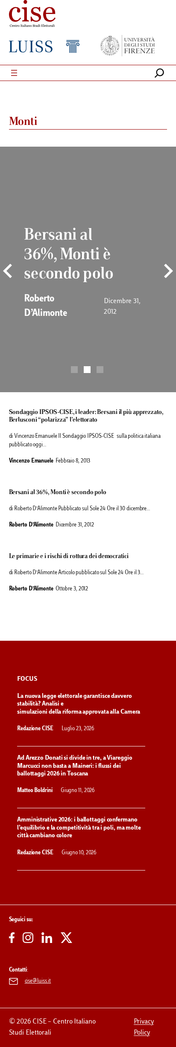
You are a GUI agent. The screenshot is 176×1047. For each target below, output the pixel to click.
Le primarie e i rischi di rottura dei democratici (69, 556)
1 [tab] (74, 369)
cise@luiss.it (38, 981)
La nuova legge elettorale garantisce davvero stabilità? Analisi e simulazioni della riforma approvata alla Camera (79, 704)
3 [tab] (100, 369)
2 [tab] (87, 369)
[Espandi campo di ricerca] (159, 73)
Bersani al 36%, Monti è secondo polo (57, 492)
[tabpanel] (88, 269)
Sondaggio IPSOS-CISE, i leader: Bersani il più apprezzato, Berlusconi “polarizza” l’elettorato (86, 416)
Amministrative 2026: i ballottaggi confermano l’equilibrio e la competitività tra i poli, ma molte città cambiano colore (79, 828)
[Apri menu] (14, 73)
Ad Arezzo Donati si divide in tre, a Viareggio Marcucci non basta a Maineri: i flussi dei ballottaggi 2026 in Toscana (74, 766)
